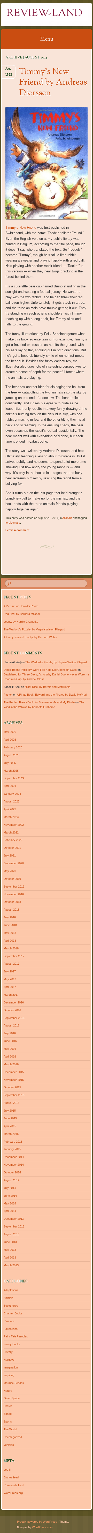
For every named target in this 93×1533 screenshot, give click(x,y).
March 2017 (11, 994)
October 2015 (12, 1087)
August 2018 (11, 909)
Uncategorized (13, 1437)
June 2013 (10, 1242)
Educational (11, 1328)
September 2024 (14, 778)
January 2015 (12, 1149)
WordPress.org (13, 1492)
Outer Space (12, 1398)
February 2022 (13, 840)
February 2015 (13, 1141)
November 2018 (14, 894)
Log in (7, 1469)
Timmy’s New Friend (20, 227)
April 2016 (10, 1056)
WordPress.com (42, 1527)
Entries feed (11, 1477)
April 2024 (10, 785)
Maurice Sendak (14, 1383)
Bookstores (11, 1305)
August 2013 (11, 1234)
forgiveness (12, 522)
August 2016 (11, 1025)
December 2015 (14, 1072)
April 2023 (10, 809)
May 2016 (10, 1048)
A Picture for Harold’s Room (21, 606)
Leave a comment (17, 530)
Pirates (8, 1406)
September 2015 (14, 1095)
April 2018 (10, 940)
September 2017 (14, 956)
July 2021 (10, 855)
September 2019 (14, 886)
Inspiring (9, 1375)
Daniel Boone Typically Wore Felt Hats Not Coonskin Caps (40, 669)
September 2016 (14, 1017)
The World (10, 1429)
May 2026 (10, 731)
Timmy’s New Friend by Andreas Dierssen (53, 82)
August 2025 (11, 755)
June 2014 (10, 1195)
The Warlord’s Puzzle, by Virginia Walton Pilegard (34, 629)
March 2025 (11, 770)
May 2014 (10, 1203)
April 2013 (10, 1257)
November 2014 (14, 1164)
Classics (9, 1321)
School (8, 1413)
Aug (8, 70)
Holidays (9, 1359)
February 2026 (13, 747)
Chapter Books (13, 1313)
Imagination (11, 1367)
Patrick (8, 694)
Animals (67, 517)
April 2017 (10, 986)
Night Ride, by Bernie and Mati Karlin (47, 686)
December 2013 (14, 1218)
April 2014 (10, 1210)
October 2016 (12, 1010)
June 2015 (10, 1118)
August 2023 (11, 801)
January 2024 (12, 793)
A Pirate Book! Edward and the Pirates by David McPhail (52, 694)
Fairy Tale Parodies (16, 1336)
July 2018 (10, 917)
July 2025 (10, 762)
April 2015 (10, 1126)
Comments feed (14, 1485)
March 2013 (11, 1265)
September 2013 (14, 1226)
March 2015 (11, 1133)
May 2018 (10, 932)
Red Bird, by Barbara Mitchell (22, 613)
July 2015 (10, 1110)
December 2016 (14, 1002)
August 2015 (11, 1102)
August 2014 (11, 1180)
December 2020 (14, 863)
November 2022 (14, 824)
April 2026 (10, 739)
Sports (8, 1421)
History (8, 1351)
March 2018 (11, 948)
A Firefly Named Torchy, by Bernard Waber (30, 637)
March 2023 (11, 816)
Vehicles (9, 1444)
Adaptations (11, 1290)
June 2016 (10, 1041)
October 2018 (12, 901)
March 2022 (11, 832)
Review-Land (44, 13)
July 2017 (10, 971)
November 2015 (14, 1079)
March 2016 (11, 1064)
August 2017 (11, 963)
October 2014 (12, 1172)
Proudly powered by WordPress (37, 1521)
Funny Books (12, 1344)
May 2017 (10, 979)
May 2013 (10, 1249)
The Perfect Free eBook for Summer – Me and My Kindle (39, 702)
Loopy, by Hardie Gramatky (21, 621)
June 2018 (10, 925)
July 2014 (10, 1187)
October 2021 (12, 847)
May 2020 (10, 871)
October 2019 (12, 878)
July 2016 (10, 1033)
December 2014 (14, 1156)
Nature (8, 1390)
